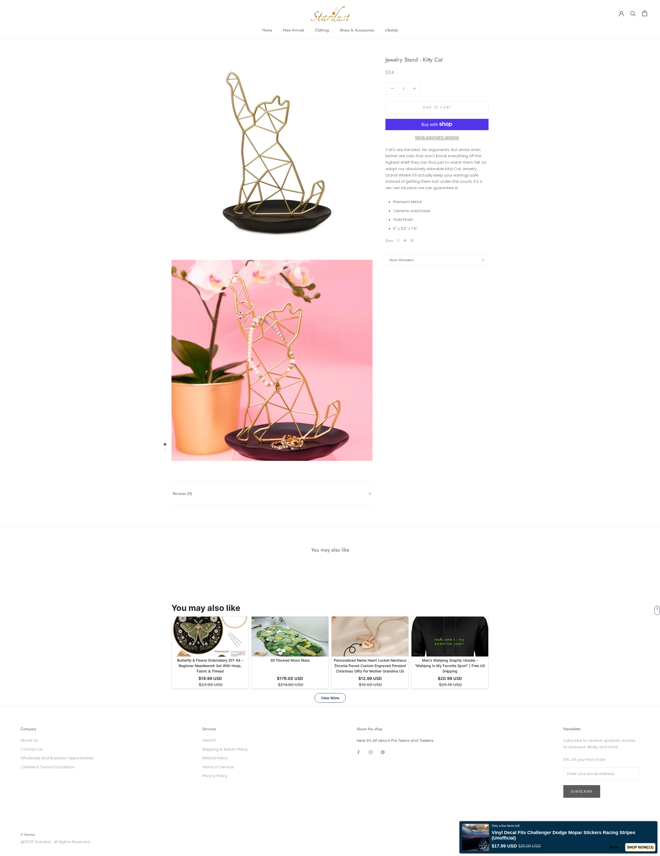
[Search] (633, 13)
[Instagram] (371, 752)
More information (402, 259)
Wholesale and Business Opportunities (57, 758)
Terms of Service (218, 767)
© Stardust (28, 834)
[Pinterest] (411, 240)
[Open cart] (644, 13)
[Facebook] (398, 240)
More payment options (437, 136)
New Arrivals (293, 30)
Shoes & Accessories (357, 30)
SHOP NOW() (640, 847)
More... (616, 847)
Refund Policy (214, 758)
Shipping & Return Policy (225, 749)
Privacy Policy (214, 775)
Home (267, 30)
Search (209, 740)
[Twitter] (405, 240)
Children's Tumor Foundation (48, 767)
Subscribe (582, 791)
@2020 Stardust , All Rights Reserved (55, 841)
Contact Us (31, 749)
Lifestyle (391, 30)
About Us (29, 740)
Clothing (322, 30)
